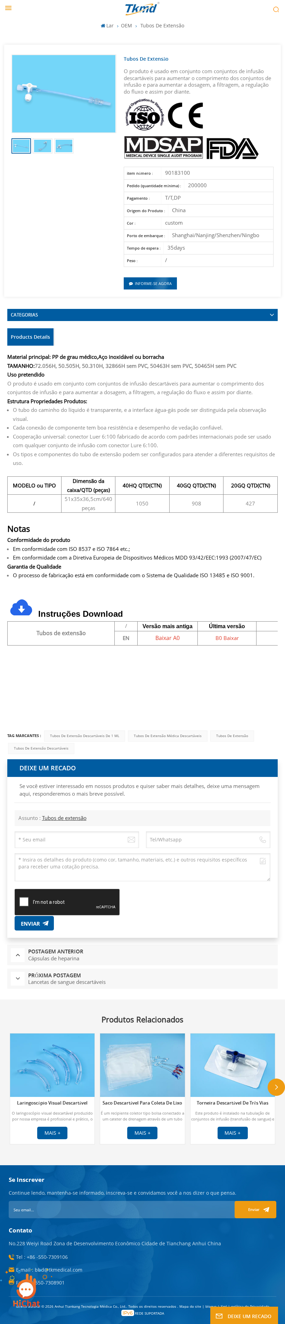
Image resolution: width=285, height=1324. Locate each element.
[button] (276, 1087)
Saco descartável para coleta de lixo (142, 1103)
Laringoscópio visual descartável (52, 1103)
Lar (110, 25)
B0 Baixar (227, 637)
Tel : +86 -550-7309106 (42, 1257)
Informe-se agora (153, 283)
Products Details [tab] (30, 337)
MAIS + (52, 1133)
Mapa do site (190, 1306)
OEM (126, 25)
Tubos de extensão (232, 736)
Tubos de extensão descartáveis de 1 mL (84, 736)
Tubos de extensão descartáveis (41, 748)
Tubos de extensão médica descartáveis (168, 736)
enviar (254, 1209)
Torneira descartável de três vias (232, 1103)
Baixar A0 (167, 638)
